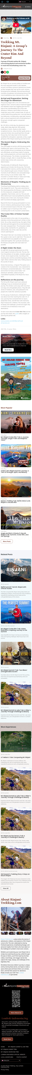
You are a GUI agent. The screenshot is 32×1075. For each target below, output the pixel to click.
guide (17, 313)
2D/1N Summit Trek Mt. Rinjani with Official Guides (13, 588)
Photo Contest (22, 1057)
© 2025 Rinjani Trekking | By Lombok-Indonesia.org (12, 1066)
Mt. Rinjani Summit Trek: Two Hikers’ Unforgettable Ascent (14, 671)
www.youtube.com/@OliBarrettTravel (12, 321)
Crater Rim (19, 38)
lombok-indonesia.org (15, 1018)
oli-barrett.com (5, 323)
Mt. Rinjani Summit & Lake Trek (18, 1047)
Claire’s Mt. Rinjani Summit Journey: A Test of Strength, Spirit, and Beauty (15, 471)
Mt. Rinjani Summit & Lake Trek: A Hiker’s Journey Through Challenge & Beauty (16, 711)
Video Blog (6, 38)
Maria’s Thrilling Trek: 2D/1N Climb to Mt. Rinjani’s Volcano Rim (16, 501)
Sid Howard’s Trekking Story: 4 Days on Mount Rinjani (15, 875)
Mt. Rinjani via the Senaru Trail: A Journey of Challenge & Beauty (13, 836)
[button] (2, 72)
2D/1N (14, 38)
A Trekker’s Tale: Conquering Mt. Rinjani (15, 757)
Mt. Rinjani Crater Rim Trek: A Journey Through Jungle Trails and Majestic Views (15, 438)
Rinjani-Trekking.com (7, 939)
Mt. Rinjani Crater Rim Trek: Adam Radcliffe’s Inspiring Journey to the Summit (14, 630)
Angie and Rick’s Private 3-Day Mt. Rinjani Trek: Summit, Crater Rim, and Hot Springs (14, 534)
